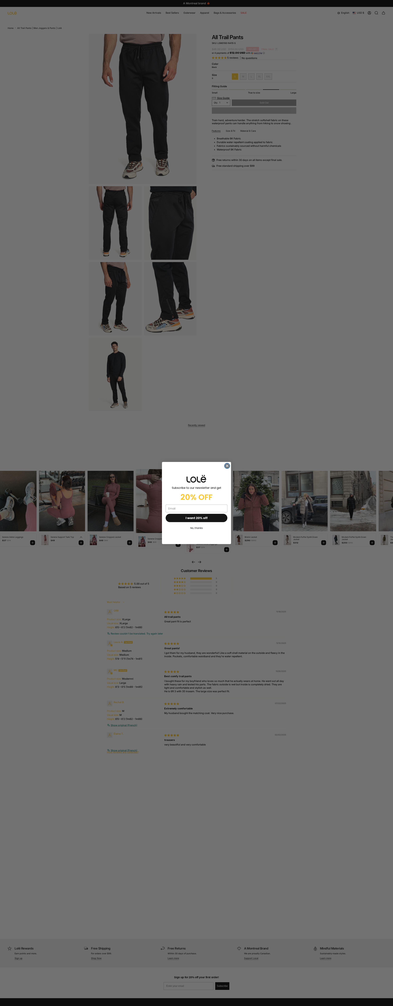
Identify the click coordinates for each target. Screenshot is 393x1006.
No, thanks (196, 528)
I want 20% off (197, 518)
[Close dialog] (227, 466)
